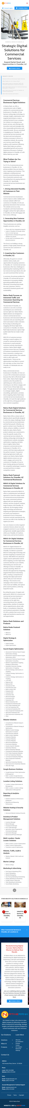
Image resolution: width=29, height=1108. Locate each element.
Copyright (21, 1095)
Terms (15, 1095)
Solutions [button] (4, 1040)
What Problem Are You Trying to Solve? (11, 81)
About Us (18, 1040)
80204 (12, 1063)
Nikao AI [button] (4, 1043)
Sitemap (18, 1050)
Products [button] (4, 1047)
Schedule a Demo (23, 8)
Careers (18, 1045)
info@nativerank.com (11, 1078)
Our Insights (19, 1047)
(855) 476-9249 (11, 1072)
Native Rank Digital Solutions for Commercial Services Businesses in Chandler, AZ (15, 87)
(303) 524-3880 (10, 1070)
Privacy (9, 1095)
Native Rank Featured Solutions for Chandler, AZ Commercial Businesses (13, 91)
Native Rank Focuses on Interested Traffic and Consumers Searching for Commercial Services (13, 84)
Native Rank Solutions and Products (10, 93)
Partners (18, 1043)
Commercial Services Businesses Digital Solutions (14, 78)
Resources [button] (18, 1048)
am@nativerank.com (11, 1087)
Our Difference (19, 1041)
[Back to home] (6, 3)
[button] (27, 3)
